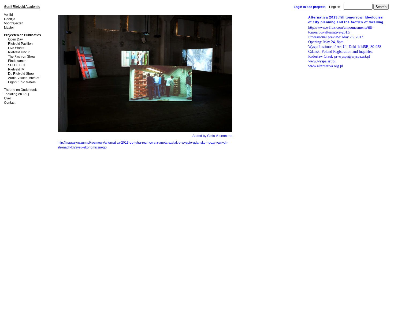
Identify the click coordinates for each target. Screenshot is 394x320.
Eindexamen (17, 61)
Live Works (16, 48)
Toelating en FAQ (16, 94)
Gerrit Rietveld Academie (22, 7)
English (334, 7)
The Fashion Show (21, 56)
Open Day (15, 39)
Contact (9, 103)
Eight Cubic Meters (22, 82)
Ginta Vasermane (219, 136)
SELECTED (16, 65)
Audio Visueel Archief (23, 78)
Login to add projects (310, 7)
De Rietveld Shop (21, 74)
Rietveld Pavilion (20, 44)
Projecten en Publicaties (22, 35)
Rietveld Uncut (18, 52)
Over (7, 98)
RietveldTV (16, 69)
